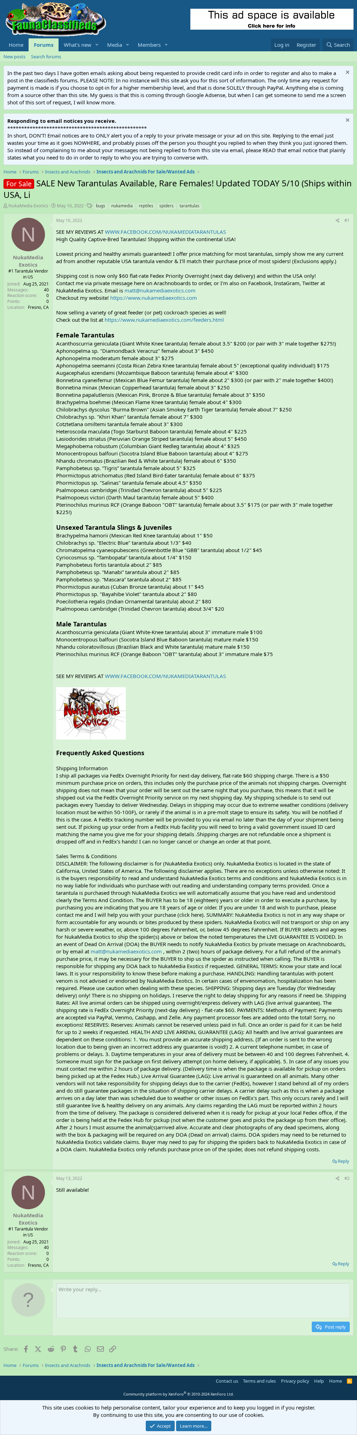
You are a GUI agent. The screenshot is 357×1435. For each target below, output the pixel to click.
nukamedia (122, 206)
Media (114, 44)
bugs (100, 206)
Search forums (46, 56)
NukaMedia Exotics (28, 205)
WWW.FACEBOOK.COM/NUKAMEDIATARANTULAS (165, 231)
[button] (97, 44)
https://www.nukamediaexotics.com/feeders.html (164, 319)
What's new (77, 44)
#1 (347, 220)
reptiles (146, 206)
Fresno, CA (38, 307)
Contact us (227, 1381)
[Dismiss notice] (347, 73)
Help (319, 1381)
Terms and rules (259, 1381)
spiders (166, 206)
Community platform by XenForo (178, 1394)
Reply (343, 1161)
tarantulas (189, 206)
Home (16, 44)
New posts (14, 56)
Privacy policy (295, 1381)
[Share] (337, 221)
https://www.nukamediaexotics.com (153, 297)
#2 (347, 1178)
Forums (43, 44)
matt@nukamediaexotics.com (160, 290)
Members (149, 44)
